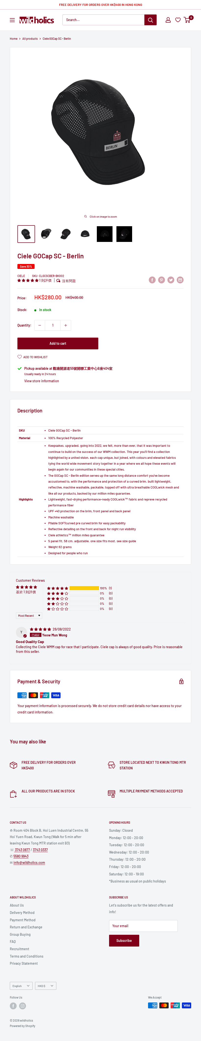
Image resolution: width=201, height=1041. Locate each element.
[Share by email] (180, 279)
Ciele (21, 275)
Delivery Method (22, 912)
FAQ (13, 941)
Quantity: (24, 325)
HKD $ (41, 986)
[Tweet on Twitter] (170, 279)
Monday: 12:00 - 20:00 (126, 838)
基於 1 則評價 (26, 592)
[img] (41, 629)
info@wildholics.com (29, 862)
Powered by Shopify (22, 1026)
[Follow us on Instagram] (22, 1005)
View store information (41, 381)
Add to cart (58, 343)
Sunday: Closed (121, 830)
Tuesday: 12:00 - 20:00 (126, 845)
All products (30, 38)
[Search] (150, 19)
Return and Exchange (26, 927)
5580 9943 (20, 856)
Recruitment (19, 949)
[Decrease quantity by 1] (40, 325)
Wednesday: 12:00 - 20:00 (129, 852)
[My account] (168, 20)
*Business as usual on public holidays (137, 881)
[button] (28, 280)
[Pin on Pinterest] (161, 279)
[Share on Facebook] (152, 279)
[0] (187, 20)
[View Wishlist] (178, 20)
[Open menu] (12, 20)
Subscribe (124, 940)
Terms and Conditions (26, 956)
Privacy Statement (24, 963)
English (17, 986)
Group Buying (20, 934)
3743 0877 (22, 850)
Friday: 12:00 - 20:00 (125, 867)
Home (13, 38)
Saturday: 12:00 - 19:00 (126, 874)
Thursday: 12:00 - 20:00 (127, 859)
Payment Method (23, 920)
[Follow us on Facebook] (13, 1005)
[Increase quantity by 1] (66, 325)
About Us (17, 905)
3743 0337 (40, 850)
